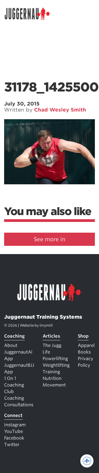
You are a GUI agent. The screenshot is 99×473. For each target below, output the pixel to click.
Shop (83, 336)
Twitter (12, 444)
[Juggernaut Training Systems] (29, 13)
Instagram (15, 424)
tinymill (46, 325)
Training (51, 371)
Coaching (14, 336)
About (10, 345)
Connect (13, 415)
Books (84, 352)
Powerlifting (55, 358)
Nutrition (52, 378)
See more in (49, 239)
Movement (54, 385)
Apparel (86, 345)
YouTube (13, 431)
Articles (51, 336)
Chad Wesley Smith (60, 110)
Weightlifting (56, 365)
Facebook (14, 438)
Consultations (18, 404)
